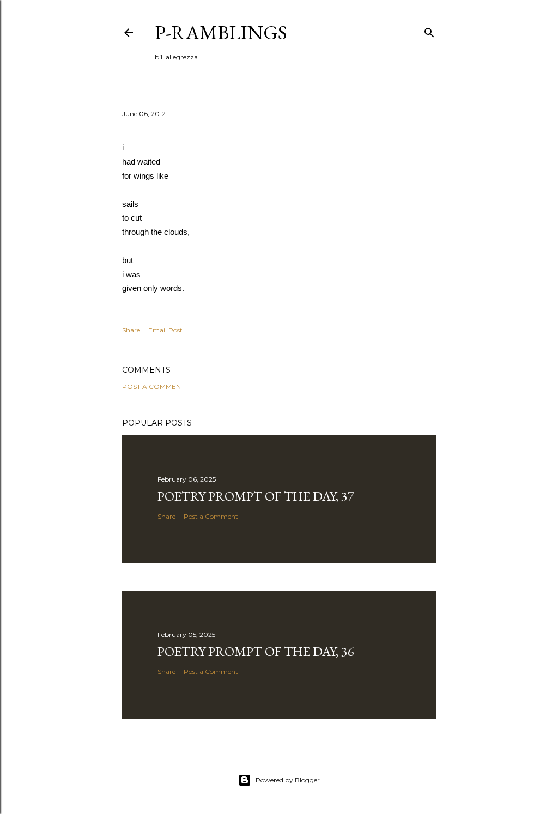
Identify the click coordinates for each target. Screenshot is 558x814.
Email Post (165, 330)
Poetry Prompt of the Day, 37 (255, 496)
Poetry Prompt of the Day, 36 (255, 651)
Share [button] (131, 330)
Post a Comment (153, 386)
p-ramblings (221, 32)
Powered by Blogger (288, 780)
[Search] (429, 30)
